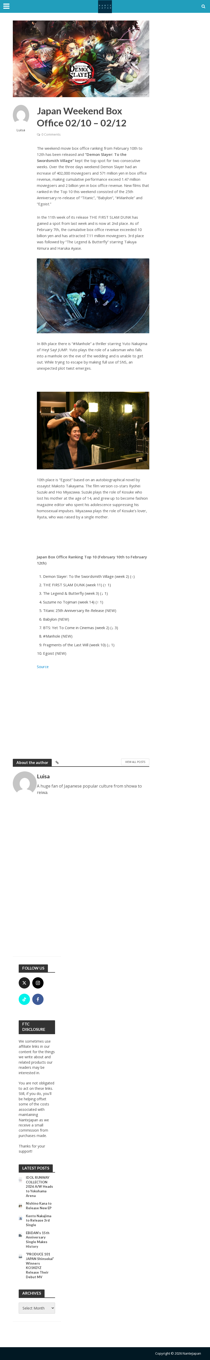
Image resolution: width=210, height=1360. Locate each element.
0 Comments (51, 134)
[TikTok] (24, 999)
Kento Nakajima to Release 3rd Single (38, 1220)
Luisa (21, 130)
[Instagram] (38, 983)
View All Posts (135, 762)
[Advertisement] (93, 713)
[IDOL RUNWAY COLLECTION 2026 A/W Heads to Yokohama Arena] (20, 1179)
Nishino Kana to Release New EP (38, 1205)
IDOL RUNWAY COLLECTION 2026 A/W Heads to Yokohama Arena (39, 1186)
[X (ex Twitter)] (24, 983)
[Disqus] (81, 878)
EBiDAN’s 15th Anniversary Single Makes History (37, 1239)
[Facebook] (38, 999)
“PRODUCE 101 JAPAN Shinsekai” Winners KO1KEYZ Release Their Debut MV (40, 1265)
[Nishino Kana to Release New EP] (20, 1205)
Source (43, 666)
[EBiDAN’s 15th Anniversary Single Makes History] (20, 1235)
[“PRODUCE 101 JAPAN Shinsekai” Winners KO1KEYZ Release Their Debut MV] (20, 1256)
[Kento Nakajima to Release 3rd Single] (20, 1218)
